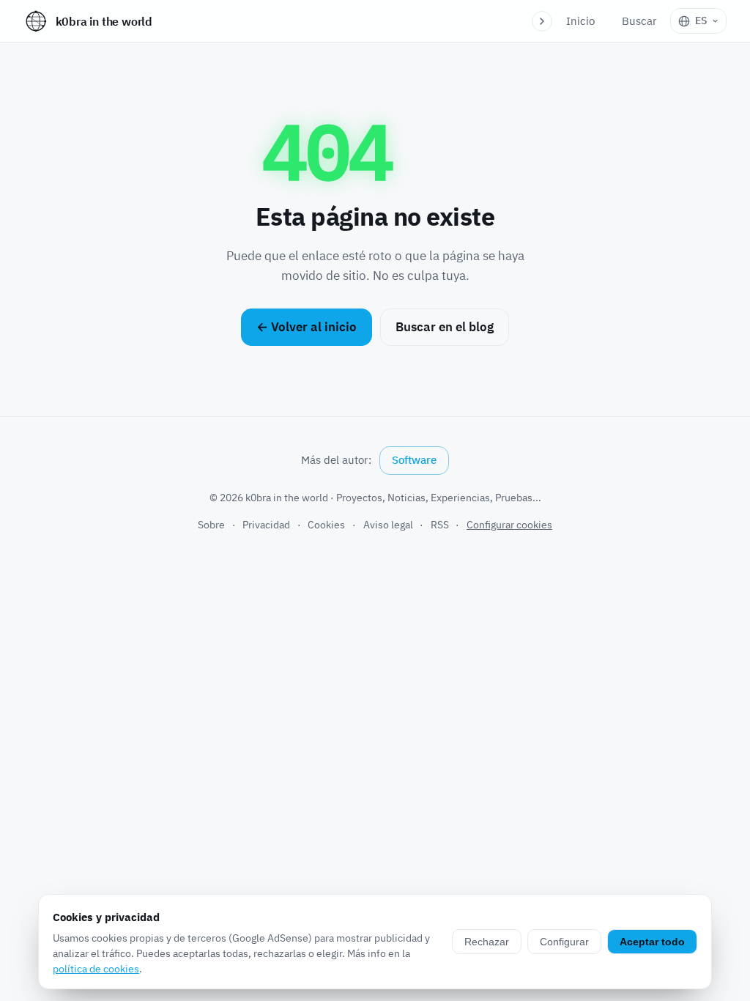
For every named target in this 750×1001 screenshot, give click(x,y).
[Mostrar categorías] (542, 21)
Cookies (326, 524)
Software (414, 460)
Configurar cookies (509, 524)
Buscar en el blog (445, 327)
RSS (440, 524)
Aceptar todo (652, 942)
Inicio (580, 21)
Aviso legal (388, 524)
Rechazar (486, 942)
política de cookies (96, 968)
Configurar (564, 942)
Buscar (639, 21)
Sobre (211, 524)
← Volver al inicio (306, 327)
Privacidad (266, 524)
